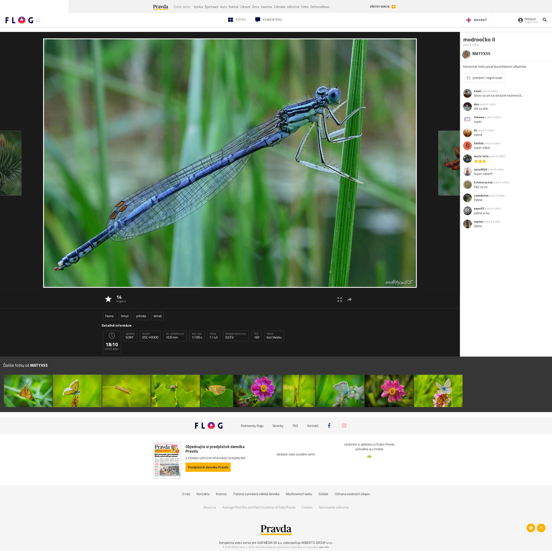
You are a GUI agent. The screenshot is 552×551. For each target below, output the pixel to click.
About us (209, 507)
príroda (141, 315)
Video (305, 6)
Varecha (266, 6)
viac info (324, 547)
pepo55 (479, 208)
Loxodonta (481, 195)
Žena (255, 6)
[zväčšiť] (339, 299)
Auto (223, 6)
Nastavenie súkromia (334, 507)
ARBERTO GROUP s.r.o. (316, 542)
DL (475, 130)
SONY (130, 336)
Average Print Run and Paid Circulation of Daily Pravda (259, 507)
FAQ (295, 425)
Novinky (278, 425)
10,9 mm (175, 336)
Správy (198, 6)
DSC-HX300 (150, 336)
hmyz (125, 315)
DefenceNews (320, 6)
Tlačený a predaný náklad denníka (256, 494)
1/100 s (197, 336)
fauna (109, 315)
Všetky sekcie (380, 7)
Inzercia (221, 494)
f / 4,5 (214, 336)
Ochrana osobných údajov (352, 494)
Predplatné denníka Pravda (208, 467)
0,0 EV (235, 336)
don (476, 104)
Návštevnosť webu (299, 494)
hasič (477, 91)
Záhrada (279, 6)
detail (158, 315)
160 (256, 336)
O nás (186, 494)
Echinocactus (483, 182)
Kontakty (203, 494)
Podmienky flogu (252, 425)
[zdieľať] (349, 299)
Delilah (479, 143)
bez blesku (274, 336)
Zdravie (245, 6)
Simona (479, 117)
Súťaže (323, 494)
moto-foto (481, 156)
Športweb (211, 6)
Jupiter (479, 221)
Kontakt (313, 425)
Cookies (307, 507)
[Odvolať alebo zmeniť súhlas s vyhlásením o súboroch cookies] (531, 528)
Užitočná (293, 6)
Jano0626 (480, 169)
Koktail (233, 6)
